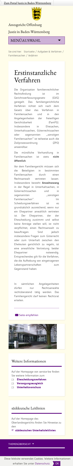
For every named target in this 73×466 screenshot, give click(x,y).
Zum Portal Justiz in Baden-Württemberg (27, 3)
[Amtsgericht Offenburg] (36, 13)
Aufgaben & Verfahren (50, 51)
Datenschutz (42, 463)
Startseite (29, 51)
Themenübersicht (19, 444)
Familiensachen (16, 55)
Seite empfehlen (28, 315)
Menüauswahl (25, 40)
